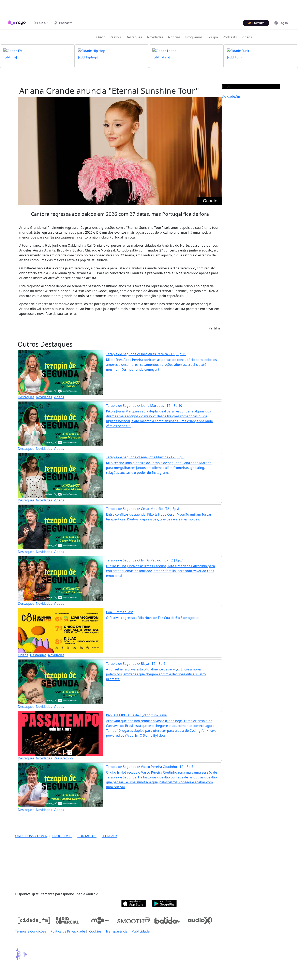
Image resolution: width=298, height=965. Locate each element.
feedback (109, 836)
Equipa (212, 37)
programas (62, 836)
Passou (115, 37)
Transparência (117, 931)
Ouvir (100, 37)
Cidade (23, 655)
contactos (86, 836)
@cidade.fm (231, 96)
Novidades (155, 37)
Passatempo (63, 758)
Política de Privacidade (67, 931)
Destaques (134, 37)
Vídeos (247, 37)
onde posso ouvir (31, 836)
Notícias (174, 37)
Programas (194, 37)
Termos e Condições (30, 931)
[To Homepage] (17, 23)
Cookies (95, 931)
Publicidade (141, 931)
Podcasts (230, 37)
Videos (59, 397)
